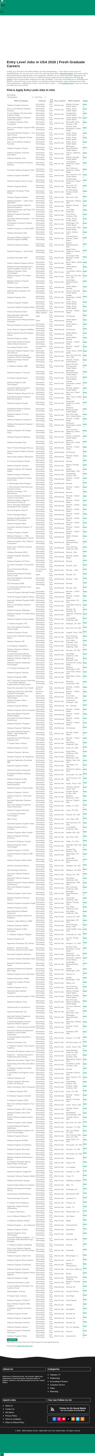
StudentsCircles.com (25, 1346)
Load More (12, 1340)
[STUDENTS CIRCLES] (12, 1)
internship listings (66, 73)
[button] (2, 12)
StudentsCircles (67, 83)
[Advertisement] (47, 35)
